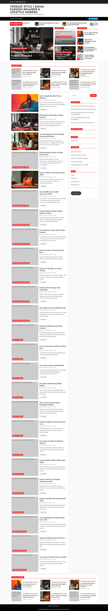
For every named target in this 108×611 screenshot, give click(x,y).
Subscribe (94, 18)
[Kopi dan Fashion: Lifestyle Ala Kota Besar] (24, 256)
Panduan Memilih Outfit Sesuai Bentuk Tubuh (52, 500)
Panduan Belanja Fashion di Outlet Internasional (89, 49)
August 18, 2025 (52, 310)
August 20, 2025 (52, 272)
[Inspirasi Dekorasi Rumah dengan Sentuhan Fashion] (24, 218)
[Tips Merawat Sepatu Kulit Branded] (24, 371)
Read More (43, 109)
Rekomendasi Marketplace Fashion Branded (27, 54)
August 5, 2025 (51, 522)
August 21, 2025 (52, 254)
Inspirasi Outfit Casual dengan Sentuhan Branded (49, 480)
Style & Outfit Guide (16, 18)
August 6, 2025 (51, 503)
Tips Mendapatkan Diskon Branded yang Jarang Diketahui (90, 41)
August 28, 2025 (85, 77)
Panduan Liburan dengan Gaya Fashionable (49, 289)
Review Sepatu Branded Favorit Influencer (65, 40)
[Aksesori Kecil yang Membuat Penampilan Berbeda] (24, 409)
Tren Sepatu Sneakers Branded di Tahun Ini (51, 442)
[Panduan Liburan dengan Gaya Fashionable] (24, 294)
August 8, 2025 (51, 464)
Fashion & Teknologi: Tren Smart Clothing (50, 269)
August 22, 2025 (52, 234)
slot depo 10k (76, 193)
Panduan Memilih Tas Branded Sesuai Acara (52, 423)
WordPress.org (75, 185)
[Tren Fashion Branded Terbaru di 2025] (24, 563)
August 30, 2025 (68, 43)
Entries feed (74, 178)
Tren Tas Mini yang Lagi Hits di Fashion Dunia (52, 347)
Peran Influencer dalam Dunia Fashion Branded (52, 231)
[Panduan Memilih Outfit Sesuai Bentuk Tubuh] (24, 505)
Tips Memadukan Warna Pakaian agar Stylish (52, 461)
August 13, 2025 (52, 387)
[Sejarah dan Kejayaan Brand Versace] (24, 544)
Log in (72, 175)
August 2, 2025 (51, 559)
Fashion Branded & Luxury (19, 531)
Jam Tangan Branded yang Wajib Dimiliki (50, 385)
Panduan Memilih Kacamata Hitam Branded (51, 327)
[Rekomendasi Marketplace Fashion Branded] (31, 43)
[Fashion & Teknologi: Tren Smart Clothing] (24, 275)
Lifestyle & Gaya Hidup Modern (21, 225)
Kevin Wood (15, 58)
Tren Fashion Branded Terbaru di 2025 (52, 557)
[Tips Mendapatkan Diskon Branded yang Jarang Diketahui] (80, 41)
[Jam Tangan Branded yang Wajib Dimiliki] (24, 390)
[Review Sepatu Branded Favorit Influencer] (16, 73)
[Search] (87, 18)
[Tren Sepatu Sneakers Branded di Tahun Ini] (24, 448)
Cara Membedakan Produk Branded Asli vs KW (51, 519)
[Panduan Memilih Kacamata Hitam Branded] (24, 333)
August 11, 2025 (52, 426)
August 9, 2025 (51, 445)
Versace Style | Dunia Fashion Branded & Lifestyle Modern (27, 9)
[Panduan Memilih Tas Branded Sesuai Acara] (24, 429)
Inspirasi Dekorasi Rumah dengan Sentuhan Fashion (50, 212)
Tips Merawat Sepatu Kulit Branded (51, 365)
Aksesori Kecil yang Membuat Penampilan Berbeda (49, 404)
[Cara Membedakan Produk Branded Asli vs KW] (24, 525)
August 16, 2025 (52, 330)
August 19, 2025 (52, 292)
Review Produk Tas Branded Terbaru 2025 (91, 56)
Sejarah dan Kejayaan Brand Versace (52, 538)
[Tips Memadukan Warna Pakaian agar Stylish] (24, 467)
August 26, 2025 (56, 87)
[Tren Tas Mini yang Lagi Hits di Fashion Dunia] (24, 352)
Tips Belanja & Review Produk (19, 48)
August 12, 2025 (52, 407)
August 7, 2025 (51, 483)
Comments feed (75, 181)
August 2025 (74, 141)
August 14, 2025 (52, 367)
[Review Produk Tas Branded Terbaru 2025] (80, 57)
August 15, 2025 (52, 350)
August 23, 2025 (52, 215)
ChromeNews (58, 609)
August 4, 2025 (51, 540)
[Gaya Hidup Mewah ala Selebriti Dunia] (24, 314)
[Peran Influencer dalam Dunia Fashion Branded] (24, 237)
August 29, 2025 (23, 58)
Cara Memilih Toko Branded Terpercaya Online (88, 84)
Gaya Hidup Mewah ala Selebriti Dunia (52, 308)
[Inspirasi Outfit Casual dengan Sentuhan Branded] (24, 486)
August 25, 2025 (85, 87)
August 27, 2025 (27, 87)
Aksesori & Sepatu (17, 340)
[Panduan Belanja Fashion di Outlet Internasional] (80, 49)
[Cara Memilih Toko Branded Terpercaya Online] (74, 85)
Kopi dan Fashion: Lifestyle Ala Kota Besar (51, 251)
